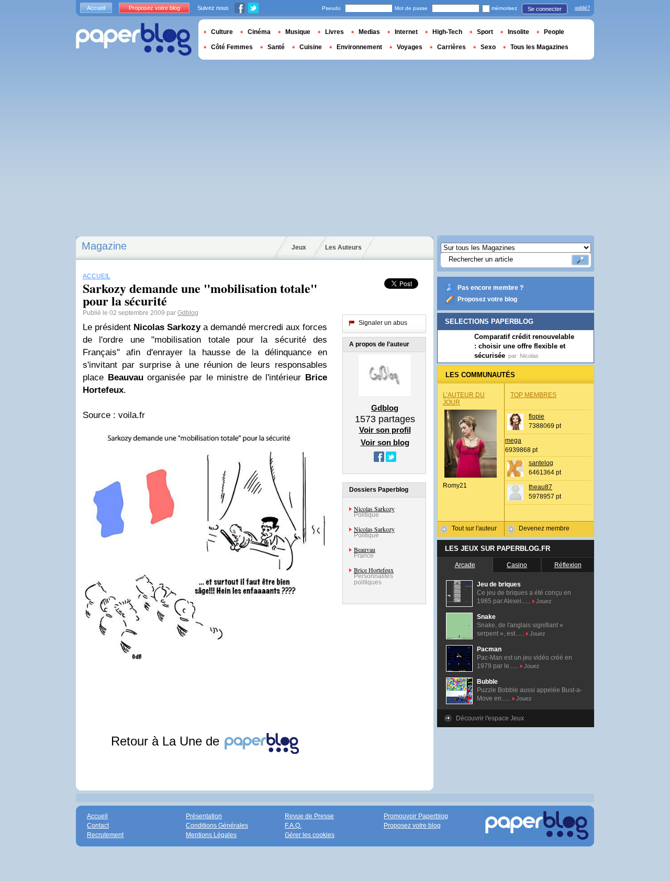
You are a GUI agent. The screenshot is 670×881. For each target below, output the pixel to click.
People (554, 32)
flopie (536, 416)
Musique (297, 32)
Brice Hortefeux (374, 570)
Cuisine (310, 47)
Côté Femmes (232, 47)
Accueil (96, 8)
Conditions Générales (217, 825)
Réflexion (568, 565)
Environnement (359, 47)
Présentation (204, 816)
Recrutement (105, 835)
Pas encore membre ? (490, 287)
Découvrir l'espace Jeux (490, 718)
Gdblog (187, 313)
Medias (369, 32)
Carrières (451, 47)
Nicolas (529, 356)
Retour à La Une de (167, 741)
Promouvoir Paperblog (416, 816)
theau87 (540, 487)
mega (513, 440)
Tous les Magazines (539, 47)
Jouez (544, 601)
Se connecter (545, 9)
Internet (406, 32)
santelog (541, 463)
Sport (485, 32)
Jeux (299, 247)
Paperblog (134, 39)
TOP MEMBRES (533, 395)
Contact (98, 825)
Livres (334, 32)
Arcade (465, 565)
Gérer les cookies (309, 835)
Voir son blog (385, 442)
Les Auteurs (343, 247)
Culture (222, 32)
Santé (276, 47)
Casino (517, 565)
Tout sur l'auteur (474, 528)
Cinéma (259, 32)
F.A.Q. (293, 825)
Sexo (488, 47)
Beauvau (364, 549)
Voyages (409, 47)
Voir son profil (385, 429)
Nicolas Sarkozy (374, 508)
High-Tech (447, 32)
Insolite (518, 32)
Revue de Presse (309, 816)
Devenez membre (544, 528)
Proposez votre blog (487, 299)
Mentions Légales (211, 835)
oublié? (582, 7)
